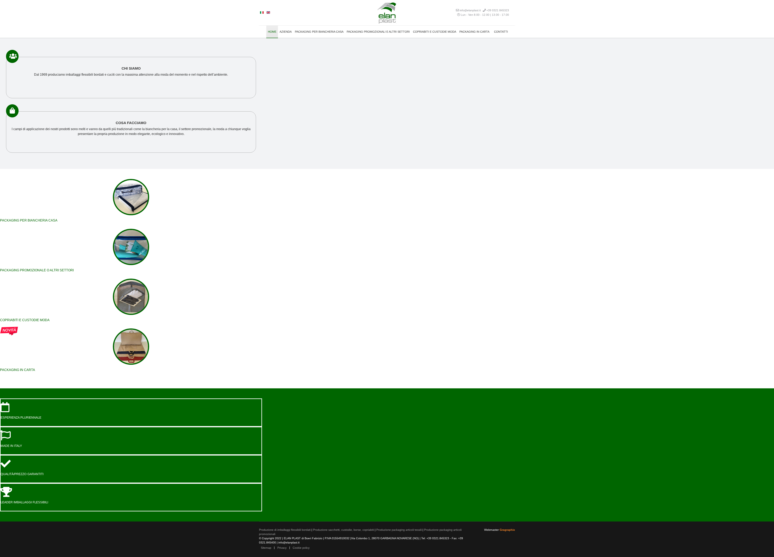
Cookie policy (301, 547)
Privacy (282, 547)
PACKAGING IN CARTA (17, 370)
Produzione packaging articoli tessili (399, 529)
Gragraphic (507, 529)
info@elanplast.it (470, 10)
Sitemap (266, 547)
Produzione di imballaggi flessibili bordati (285, 529)
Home (272, 31)
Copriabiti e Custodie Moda (434, 31)
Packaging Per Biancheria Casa (319, 31)
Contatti (501, 31)
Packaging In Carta (474, 31)
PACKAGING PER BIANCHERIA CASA (28, 220)
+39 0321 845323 (497, 10)
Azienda (286, 31)
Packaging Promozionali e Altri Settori (378, 31)
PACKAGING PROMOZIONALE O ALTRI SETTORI (37, 270)
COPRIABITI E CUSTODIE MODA (25, 320)
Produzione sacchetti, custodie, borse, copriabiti (343, 529)
